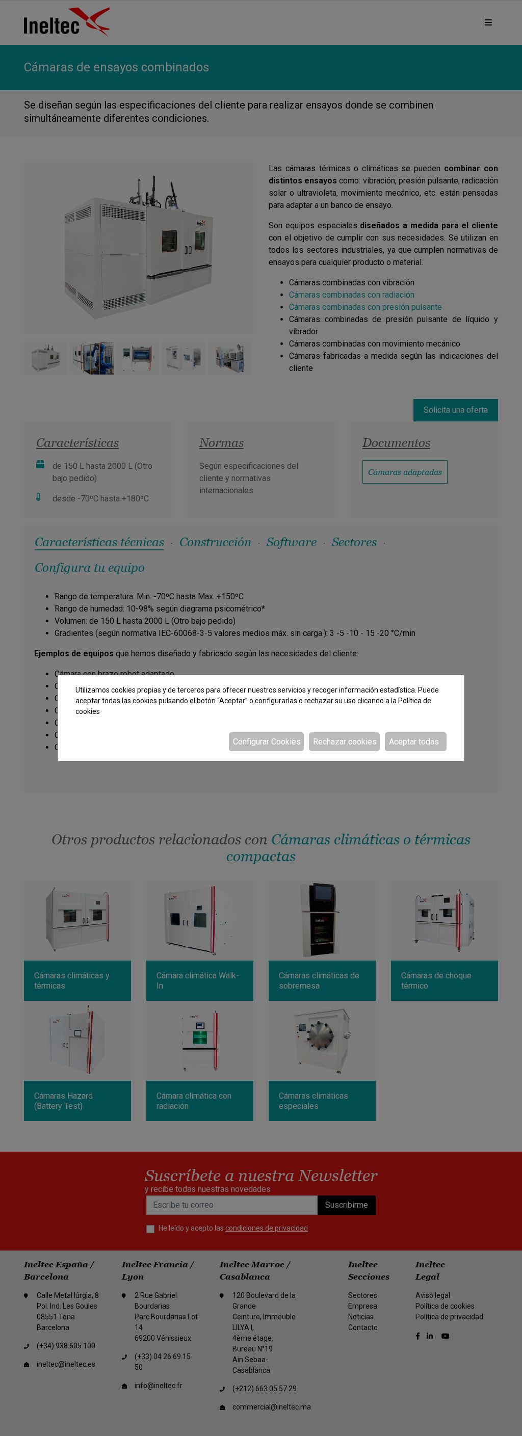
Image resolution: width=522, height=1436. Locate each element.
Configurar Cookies (267, 742)
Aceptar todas (414, 742)
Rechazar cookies (345, 742)
